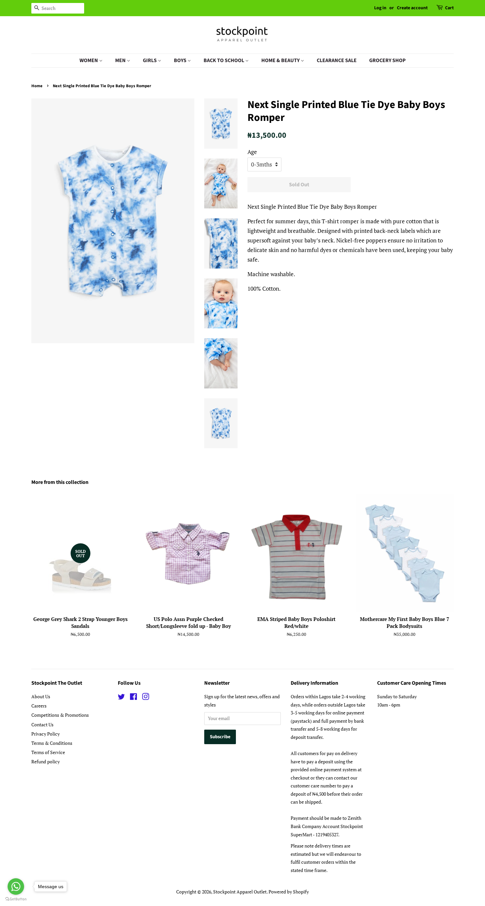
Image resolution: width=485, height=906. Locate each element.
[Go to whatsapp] (16, 886)
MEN (121, 60)
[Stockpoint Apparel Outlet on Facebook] (133, 698)
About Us (40, 696)
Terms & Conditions (51, 743)
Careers (39, 706)
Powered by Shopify (289, 891)
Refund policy (45, 761)
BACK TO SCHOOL (224, 60)
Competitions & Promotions (60, 715)
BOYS (180, 60)
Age (252, 152)
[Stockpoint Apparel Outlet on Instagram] (145, 698)
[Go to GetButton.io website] (15, 899)
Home (37, 86)
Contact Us (42, 724)
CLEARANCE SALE (337, 60)
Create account (412, 8)
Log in (380, 8)
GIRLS (150, 60)
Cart (449, 8)
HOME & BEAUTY (281, 60)
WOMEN (89, 60)
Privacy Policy (45, 734)
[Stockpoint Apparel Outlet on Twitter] (121, 698)
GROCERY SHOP (387, 60)
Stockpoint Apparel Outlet (240, 891)
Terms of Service (48, 752)
